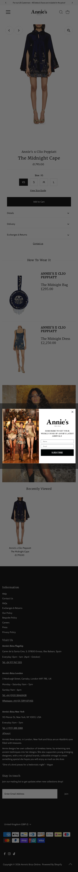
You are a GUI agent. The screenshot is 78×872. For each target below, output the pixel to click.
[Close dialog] (72, 412)
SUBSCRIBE (57, 452)
